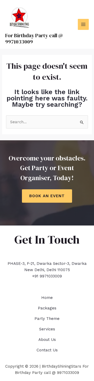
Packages (47, 308)
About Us (47, 339)
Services (47, 329)
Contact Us (47, 350)
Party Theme (47, 318)
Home (47, 297)
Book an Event (47, 196)
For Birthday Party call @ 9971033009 (34, 38)
